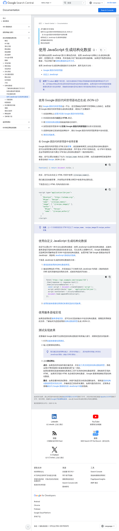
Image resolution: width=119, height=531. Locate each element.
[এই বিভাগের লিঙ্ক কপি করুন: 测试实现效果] (57, 330)
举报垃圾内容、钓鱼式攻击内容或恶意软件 (46, 480)
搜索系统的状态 (68, 479)
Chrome (37, 505)
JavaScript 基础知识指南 (65, 255)
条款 (35, 526)
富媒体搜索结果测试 (55, 341)
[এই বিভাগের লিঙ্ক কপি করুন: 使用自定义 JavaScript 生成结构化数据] (89, 241)
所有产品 (37, 516)
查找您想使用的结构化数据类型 (56, 265)
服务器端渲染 (57, 318)
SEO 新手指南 (67, 475)
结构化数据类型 (71, 321)
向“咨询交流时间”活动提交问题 (45, 475)
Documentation (11, 10)
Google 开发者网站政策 (59, 399)
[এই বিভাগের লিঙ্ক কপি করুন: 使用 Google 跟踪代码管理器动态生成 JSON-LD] (100, 100)
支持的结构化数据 (52, 122)
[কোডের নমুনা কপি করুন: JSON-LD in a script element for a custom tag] (110, 189)
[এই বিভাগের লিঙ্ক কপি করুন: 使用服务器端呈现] (63, 312)
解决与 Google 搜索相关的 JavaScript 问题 (64, 386)
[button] (15, 21)
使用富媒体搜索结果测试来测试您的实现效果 (62, 303)
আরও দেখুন (45, 3)
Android (37, 501)
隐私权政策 (44, 526)
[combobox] (74, 3)
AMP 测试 (94, 483)
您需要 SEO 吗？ (68, 472)
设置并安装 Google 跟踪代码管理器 (69, 114)
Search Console (107, 10)
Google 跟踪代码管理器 (53, 70)
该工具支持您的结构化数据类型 (92, 365)
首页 (40, 23)
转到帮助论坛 (39, 472)
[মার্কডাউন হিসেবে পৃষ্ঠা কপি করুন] (101, 50)
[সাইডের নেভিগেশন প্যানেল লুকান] (28, 526)
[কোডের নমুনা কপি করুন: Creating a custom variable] (110, 165)
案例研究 (65, 487)
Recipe (51, 159)
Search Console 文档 (70, 483)
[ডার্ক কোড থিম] (106, 165)
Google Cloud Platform (42, 513)
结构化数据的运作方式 (64, 61)
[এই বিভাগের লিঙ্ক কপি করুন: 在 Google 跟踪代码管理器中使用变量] (80, 141)
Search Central (25, 2)
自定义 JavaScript (50, 74)
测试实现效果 (49, 135)
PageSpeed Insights (98, 479)
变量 (69, 146)
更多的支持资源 (39, 485)
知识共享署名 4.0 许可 (70, 397)
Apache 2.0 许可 (106, 397)
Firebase (37, 509)
